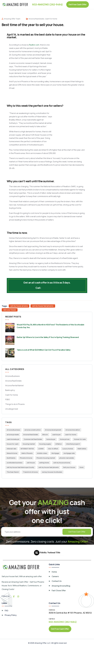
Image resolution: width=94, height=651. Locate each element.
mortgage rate (69, 453)
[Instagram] (18, 596)
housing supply (45, 444)
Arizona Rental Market (14, 385)
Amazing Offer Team (12, 19)
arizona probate (13, 435)
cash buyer (56, 435)
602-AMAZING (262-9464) (47, 4)
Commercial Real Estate (33, 439)
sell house (31, 463)
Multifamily (11, 458)
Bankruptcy (10, 390)
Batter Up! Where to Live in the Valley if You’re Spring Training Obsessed (48, 337)
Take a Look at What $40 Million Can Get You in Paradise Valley (43, 350)
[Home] (15, 4)
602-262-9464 (49, 288)
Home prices (64, 439)
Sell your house (9, 310)
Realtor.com (34, 45)
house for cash (12, 444)
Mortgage (55, 453)
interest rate (11, 449)
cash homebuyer (13, 439)
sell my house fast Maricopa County (20, 467)
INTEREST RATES (27, 449)
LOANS (41, 449)
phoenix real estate (66, 458)
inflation (58, 444)
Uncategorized (11, 409)
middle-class (42, 453)
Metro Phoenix (27, 453)
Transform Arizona (30, 472)
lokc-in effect (53, 449)
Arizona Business (12, 376)
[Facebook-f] (14, 596)
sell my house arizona (19, 306)
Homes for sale (80, 439)
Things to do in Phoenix (15, 404)
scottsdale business (14, 463)
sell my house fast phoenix (42, 306)
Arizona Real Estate (36, 19)
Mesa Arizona (12, 453)
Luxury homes (67, 449)
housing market (29, 444)
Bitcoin (45, 435)
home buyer (50, 439)
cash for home (70, 435)
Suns (81, 467)
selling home (44, 463)
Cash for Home (51, 19)
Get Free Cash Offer (76, 531)
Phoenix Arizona (26, 458)
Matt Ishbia (82, 449)
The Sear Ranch (13, 472)
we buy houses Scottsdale (52, 472)
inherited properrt (73, 444)
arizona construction (33, 430)
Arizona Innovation (73, 430)
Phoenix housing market (46, 458)
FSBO (7, 399)
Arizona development (53, 430)
